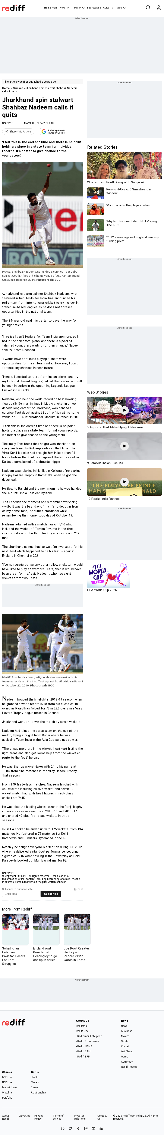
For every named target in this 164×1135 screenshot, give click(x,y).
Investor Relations (80, 1117)
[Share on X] (70, 1129)
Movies (125, 1036)
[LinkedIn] (101, 1129)
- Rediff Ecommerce (87, 1041)
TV (111, 7)
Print (80, 889)
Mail (54, 7)
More (119, 7)
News (62, 7)
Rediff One (82, 1031)
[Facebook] (78, 1129)
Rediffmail (82, 1025)
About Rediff (5, 1117)
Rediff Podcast (129, 1066)
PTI (14, 123)
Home (47, 7)
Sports (125, 1041)
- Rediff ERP (83, 1056)
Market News (9, 1087)
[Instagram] (86, 1129)
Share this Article (20, 131)
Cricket (18, 88)
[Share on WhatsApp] (62, 1129)
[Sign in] (158, 7)
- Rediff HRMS (84, 1046)
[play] (124, 410)
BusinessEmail (94, 7)
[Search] (148, 7)
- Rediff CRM (83, 1051)
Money (77, 7)
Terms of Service (58, 1117)
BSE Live (7, 1077)
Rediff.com (129, 1115)
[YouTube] (93, 1129)
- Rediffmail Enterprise (89, 1036)
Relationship (38, 1092)
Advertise (24, 1115)
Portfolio (7, 1097)
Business (126, 1031)
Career (35, 1087)
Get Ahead (127, 1051)
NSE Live (7, 1082)
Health (35, 1077)
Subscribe (51, 893)
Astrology (127, 1061)
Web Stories (97, 392)
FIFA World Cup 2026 (102, 590)
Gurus (106, 7)
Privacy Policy (38, 1117)
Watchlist (7, 1092)
